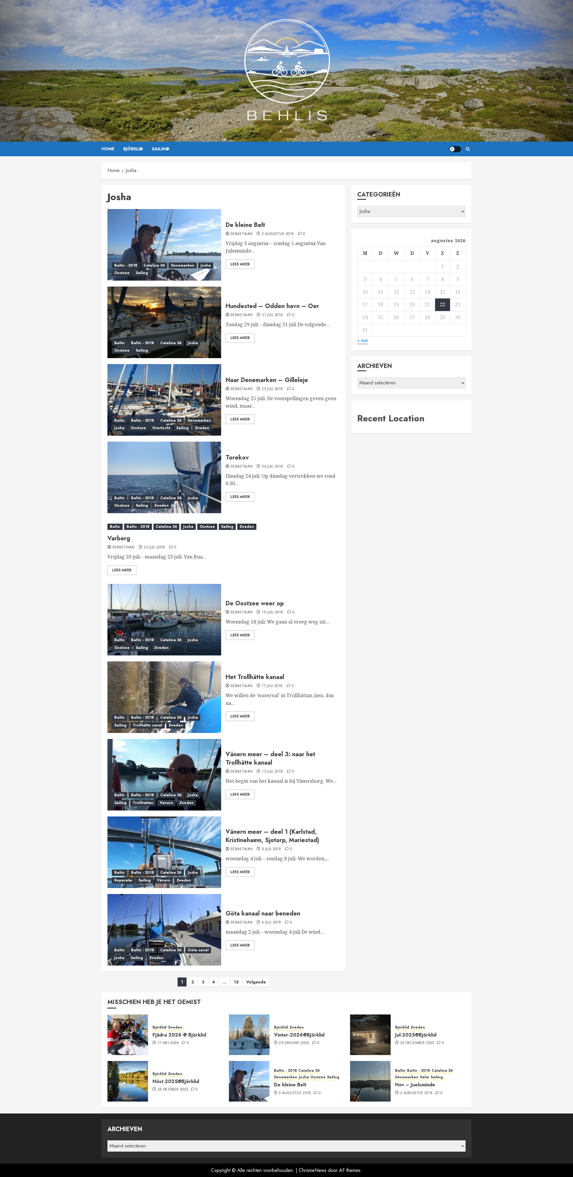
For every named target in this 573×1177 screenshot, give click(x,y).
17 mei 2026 (168, 1043)
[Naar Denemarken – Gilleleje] (164, 400)
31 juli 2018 (272, 315)
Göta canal (198, 950)
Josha (206, 265)
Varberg (118, 538)
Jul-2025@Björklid (415, 1034)
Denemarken (182, 265)
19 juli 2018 (272, 612)
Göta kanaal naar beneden (263, 913)
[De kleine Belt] (164, 245)
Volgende (256, 982)
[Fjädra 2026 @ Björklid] (127, 1034)
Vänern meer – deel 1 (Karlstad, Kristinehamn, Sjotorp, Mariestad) (272, 836)
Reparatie (123, 880)
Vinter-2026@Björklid (299, 1034)
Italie (424, 1077)
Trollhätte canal (147, 725)
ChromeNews (312, 1170)
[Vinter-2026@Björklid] (249, 1034)
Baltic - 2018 (125, 265)
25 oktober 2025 (173, 1089)
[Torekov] (164, 477)
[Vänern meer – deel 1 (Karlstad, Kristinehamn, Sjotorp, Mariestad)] (164, 852)
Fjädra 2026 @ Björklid (179, 1034)
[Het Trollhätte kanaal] (164, 697)
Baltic (119, 343)
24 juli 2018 (272, 466)
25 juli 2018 (272, 389)
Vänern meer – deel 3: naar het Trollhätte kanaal (270, 758)
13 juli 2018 (272, 771)
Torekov (237, 457)
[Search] (468, 149)
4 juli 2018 (271, 922)
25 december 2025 (417, 1043)
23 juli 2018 (154, 547)
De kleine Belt (245, 225)
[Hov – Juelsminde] (370, 1081)
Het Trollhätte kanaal (255, 677)
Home (107, 149)
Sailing (160, 149)
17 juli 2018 (272, 686)
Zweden (202, 428)
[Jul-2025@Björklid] (370, 1034)
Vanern (166, 802)
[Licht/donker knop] (455, 149)
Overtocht (161, 428)
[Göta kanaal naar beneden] (164, 930)
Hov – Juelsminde (415, 1084)
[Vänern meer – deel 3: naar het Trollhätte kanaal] (164, 775)
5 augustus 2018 (278, 234)
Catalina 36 (154, 265)
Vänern (163, 880)
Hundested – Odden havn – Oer (272, 306)
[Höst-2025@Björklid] (127, 1081)
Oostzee (122, 273)
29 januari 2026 (294, 1043)
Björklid (133, 149)
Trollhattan (143, 802)
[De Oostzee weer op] (164, 619)
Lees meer (240, 264)
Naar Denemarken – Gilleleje (267, 380)
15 (236, 982)
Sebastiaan (241, 234)
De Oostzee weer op (255, 603)
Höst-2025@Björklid (176, 1081)
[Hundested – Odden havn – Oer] (164, 322)
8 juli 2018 (271, 849)
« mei (362, 340)
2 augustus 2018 (416, 1093)
